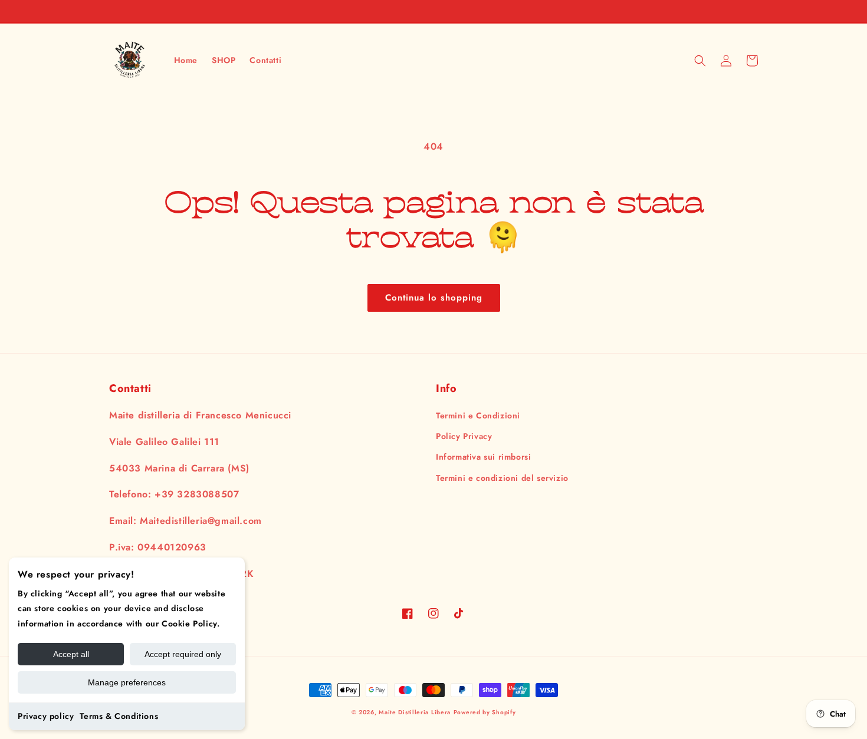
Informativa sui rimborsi (483, 457)
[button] (700, 61)
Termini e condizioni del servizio (502, 478)
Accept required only (182, 654)
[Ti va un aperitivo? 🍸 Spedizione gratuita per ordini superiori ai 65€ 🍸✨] (433, 11)
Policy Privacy (464, 436)
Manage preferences (127, 682)
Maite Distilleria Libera (415, 712)
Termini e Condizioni (478, 415)
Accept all (71, 654)
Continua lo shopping (433, 297)
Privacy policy (46, 716)
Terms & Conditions (119, 716)
